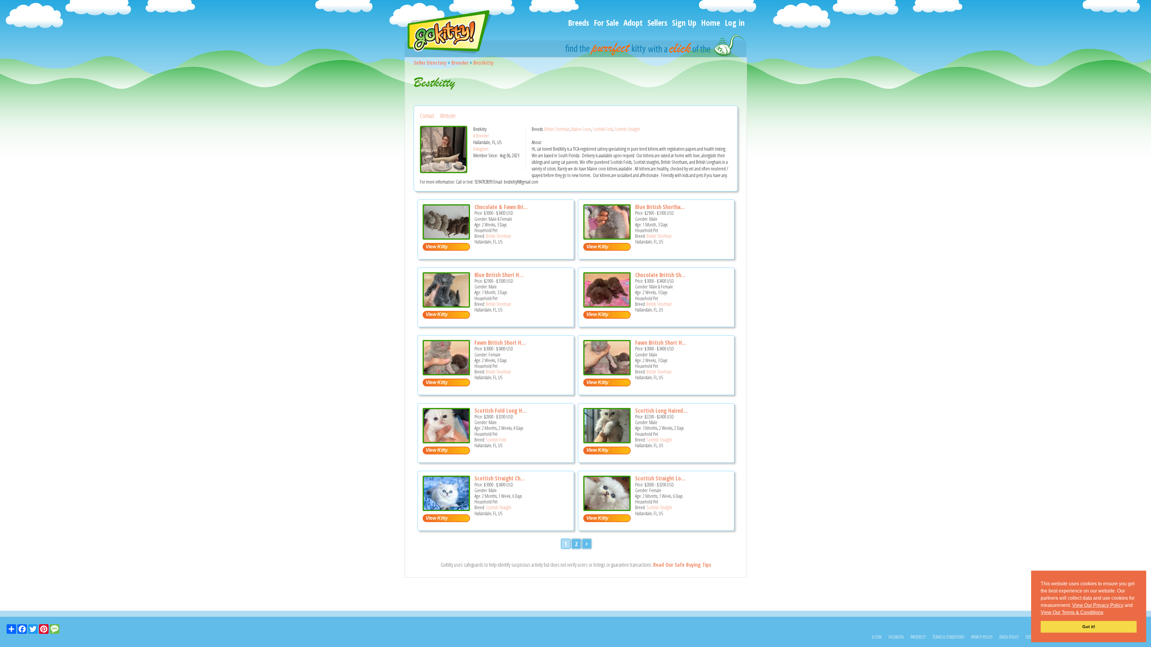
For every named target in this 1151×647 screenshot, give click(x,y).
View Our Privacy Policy (1097, 605)
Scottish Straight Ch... (499, 478)
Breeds (578, 22)
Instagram (481, 149)
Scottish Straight (627, 129)
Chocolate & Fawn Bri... (501, 207)
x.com (877, 637)
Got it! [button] (1088, 626)
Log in (735, 22)
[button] (1105, 613)
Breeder (459, 62)
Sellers (657, 22)
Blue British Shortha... (660, 207)
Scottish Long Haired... (661, 411)
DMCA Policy (1009, 637)
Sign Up (684, 22)
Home (710, 22)
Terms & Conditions (948, 637)
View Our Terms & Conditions (1072, 612)
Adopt (633, 22)
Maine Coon (581, 129)
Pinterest (918, 637)
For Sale (606, 22)
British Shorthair (557, 129)
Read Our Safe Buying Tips (682, 564)
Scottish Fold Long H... (500, 411)
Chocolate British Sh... (660, 275)
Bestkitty (483, 62)
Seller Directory (430, 62)
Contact (427, 116)
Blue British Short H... (499, 275)
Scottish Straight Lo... (660, 478)
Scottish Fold (603, 129)
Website (448, 116)
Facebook (896, 637)
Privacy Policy (981, 637)
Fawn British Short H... (500, 343)
